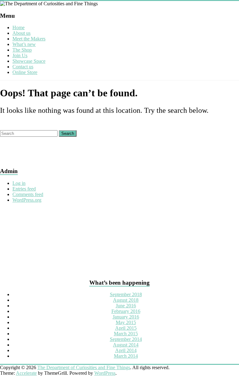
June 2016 (126, 305)
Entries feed (24, 188)
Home (18, 27)
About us (21, 33)
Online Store (24, 72)
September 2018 (126, 294)
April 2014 (126, 350)
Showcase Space (28, 61)
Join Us (19, 55)
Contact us (22, 66)
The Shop (22, 50)
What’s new (24, 44)
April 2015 (126, 328)
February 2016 (125, 311)
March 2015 (126, 333)
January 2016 (126, 316)
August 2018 (125, 300)
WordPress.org (26, 200)
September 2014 (126, 339)
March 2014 (126, 356)
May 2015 (126, 322)
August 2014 (125, 344)
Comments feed (27, 194)
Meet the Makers (28, 38)
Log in (19, 183)
